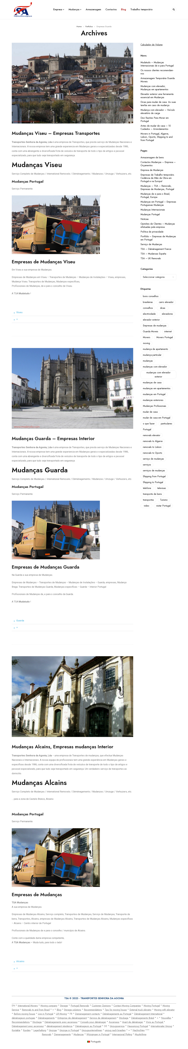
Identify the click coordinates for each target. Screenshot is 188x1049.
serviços (147, 464)
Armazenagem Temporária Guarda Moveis (158, 80)
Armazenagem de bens (152, 157)
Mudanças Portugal (150, 214)
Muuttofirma (140, 1034)
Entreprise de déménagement (72, 1018)
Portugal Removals (80, 1005)
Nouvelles (166, 1018)
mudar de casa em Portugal (156, 417)
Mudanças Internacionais (153, 209)
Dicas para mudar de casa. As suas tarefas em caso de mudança (158, 103)
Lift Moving (61, 1014)
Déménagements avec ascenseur (61, 1022)
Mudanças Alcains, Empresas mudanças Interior (62, 746)
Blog (59, 1009)
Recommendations (93, 1009)
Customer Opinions (101, 1005)
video (146, 505)
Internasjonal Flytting (122, 1034)
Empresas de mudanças (154, 325)
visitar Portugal (163, 505)
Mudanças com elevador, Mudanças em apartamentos (154, 87)
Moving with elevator (164, 1009)
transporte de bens (152, 494)
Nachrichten (139, 1030)
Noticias (145, 219)
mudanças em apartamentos (156, 388)
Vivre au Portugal (155, 1022)
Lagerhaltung (39, 1030)
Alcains (20, 961)
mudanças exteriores (153, 400)
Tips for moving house (116, 1009)
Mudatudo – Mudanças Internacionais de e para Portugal (157, 64)
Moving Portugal (152, 1005)
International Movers (28, 1005)
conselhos (148, 308)
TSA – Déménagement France (156, 249)
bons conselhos (150, 296)
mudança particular (152, 355)
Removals (46, 1034)
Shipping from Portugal (154, 476)
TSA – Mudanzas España (153, 253)
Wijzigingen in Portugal (98, 1034)
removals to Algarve (153, 441)
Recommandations (21, 1022)
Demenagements (62, 1034)
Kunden (27, 1030)
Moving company (49, 1005)
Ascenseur (114, 1022)
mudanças (148, 360)
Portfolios (89, 26)
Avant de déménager (132, 1022)
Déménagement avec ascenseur (28, 1026)
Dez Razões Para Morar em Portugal (155, 119)
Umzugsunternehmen (92, 1030)
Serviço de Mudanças (151, 244)
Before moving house (24, 1014)
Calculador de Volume (152, 44)
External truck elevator (140, 1009)
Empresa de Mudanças (152, 170)
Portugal (147, 429)
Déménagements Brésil (142, 1018)
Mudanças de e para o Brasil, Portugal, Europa (155, 195)
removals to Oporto (152, 453)
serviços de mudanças (154, 470)
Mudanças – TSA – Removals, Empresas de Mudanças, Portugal (157, 187)
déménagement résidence (59, 1026)
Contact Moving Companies (127, 1005)
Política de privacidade (152, 231)
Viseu (19, 312)
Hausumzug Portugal (137, 1026)
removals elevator (151, 435)
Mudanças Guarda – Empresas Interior (53, 438)
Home (79, 26)
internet (168, 331)
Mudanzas (79, 1034)
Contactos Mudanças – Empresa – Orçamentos (158, 163)
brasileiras (148, 302)
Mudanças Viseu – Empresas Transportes (56, 133)
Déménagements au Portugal (117, 1014)
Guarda (20, 620)
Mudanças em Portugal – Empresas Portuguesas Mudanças (158, 203)
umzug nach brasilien (115, 1030)
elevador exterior (151, 319)
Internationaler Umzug (161, 1026)
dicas (162, 308)
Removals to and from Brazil (36, 1009)
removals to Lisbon (152, 447)
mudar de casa (150, 412)
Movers (146, 337)
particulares (166, 423)
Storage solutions (72, 1009)
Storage (64, 1005)
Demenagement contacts (87, 1014)
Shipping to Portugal (153, 482)
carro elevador (166, 302)
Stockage (123, 1018)
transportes (148, 500)
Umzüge (53, 1030)
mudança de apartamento (155, 349)
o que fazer (149, 423)
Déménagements (46, 1018)
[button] (72, 312)
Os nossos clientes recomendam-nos (157, 72)
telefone (147, 488)
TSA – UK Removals (151, 258)
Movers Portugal (164, 337)
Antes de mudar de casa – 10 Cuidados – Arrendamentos (156, 127)
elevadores (167, 314)
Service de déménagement (103, 1018)
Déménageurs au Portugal (88, 1026)
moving (146, 343)
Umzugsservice (117, 1026)
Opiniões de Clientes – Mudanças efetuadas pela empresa (158, 225)
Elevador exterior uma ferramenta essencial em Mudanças (157, 95)
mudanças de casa (152, 382)
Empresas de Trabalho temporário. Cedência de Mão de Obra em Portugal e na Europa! (158, 178)
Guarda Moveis (150, 331)
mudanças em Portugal (154, 394)
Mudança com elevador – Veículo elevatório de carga (158, 111)
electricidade (149, 314)
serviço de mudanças (153, 458)
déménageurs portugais (23, 1018)
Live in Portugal (45, 1014)
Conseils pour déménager (93, 1022)
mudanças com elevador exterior (158, 374)
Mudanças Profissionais (154, 406)
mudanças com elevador (155, 366)
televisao (161, 488)
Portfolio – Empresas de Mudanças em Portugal (158, 238)
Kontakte (16, 1030)
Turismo (164, 500)
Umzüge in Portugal (69, 1030)
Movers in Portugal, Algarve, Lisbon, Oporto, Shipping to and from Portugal (157, 137)
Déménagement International (148, 1014)
